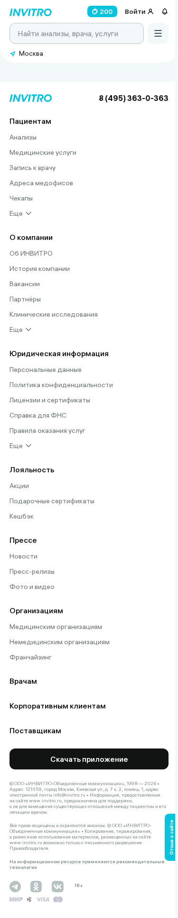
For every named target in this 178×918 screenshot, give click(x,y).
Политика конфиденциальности (61, 384)
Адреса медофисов (41, 183)
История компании (39, 268)
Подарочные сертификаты (51, 501)
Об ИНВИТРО (31, 253)
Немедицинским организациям (59, 642)
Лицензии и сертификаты (49, 400)
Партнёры (25, 299)
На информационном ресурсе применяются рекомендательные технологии (87, 864)
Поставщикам (35, 730)
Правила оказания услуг (47, 430)
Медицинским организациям (55, 626)
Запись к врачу (32, 167)
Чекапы (21, 198)
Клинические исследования (53, 314)
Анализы (23, 137)
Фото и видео (32, 586)
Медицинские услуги (42, 152)
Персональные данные (45, 369)
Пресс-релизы (32, 571)
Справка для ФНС (37, 415)
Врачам (23, 681)
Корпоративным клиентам (57, 705)
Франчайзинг (30, 657)
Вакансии (24, 283)
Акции (19, 485)
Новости (23, 556)
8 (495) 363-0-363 (134, 98)
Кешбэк (21, 516)
